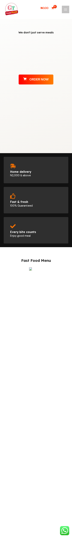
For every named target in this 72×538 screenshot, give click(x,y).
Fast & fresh (19, 202)
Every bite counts (23, 232)
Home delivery (20, 172)
